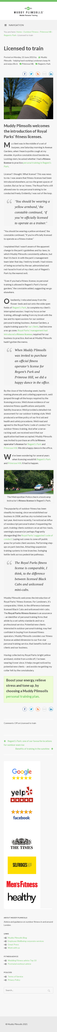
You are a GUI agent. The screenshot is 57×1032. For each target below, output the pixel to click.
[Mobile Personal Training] (28, 11)
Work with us (14, 947)
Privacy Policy (14, 980)
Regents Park (10, 35)
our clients (33, 326)
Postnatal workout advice (19, 964)
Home (19, 32)
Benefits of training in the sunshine (32, 748)
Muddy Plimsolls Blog (17, 937)
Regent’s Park (19, 307)
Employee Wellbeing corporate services (26, 941)
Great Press (13, 944)
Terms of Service (15, 976)
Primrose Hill (45, 32)
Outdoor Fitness (30, 32)
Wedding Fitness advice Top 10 (22, 960)
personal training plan (22, 696)
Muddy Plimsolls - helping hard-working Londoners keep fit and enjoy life (27, 60)
